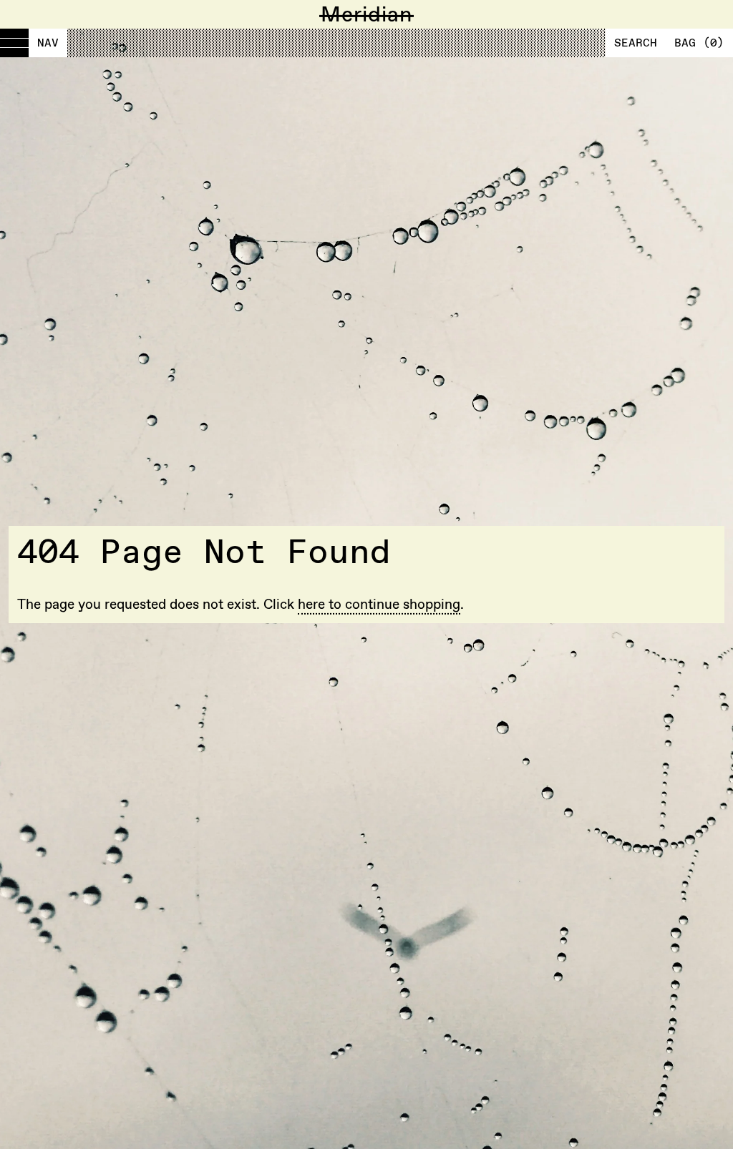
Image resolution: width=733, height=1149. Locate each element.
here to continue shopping (379, 604)
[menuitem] (33, 43)
